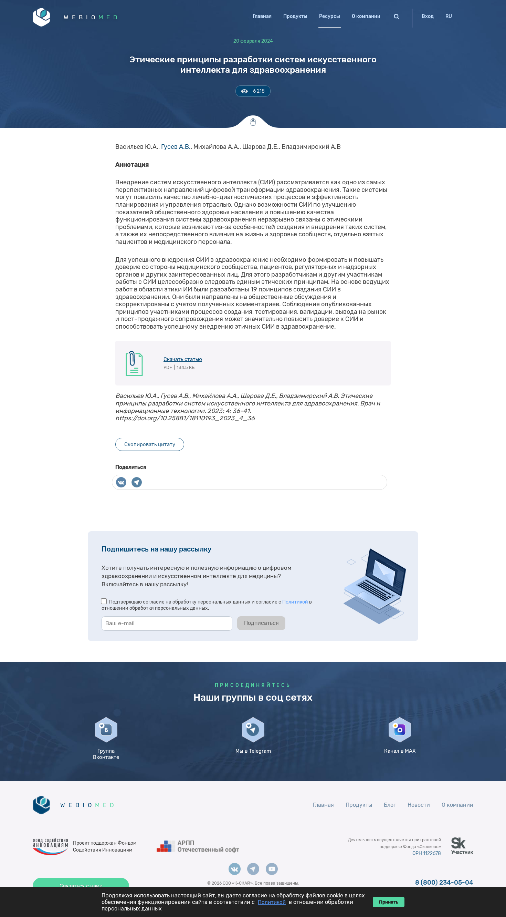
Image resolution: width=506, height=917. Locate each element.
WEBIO (92, 17)
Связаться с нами (81, 886)
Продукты (295, 16)
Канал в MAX (399, 751)
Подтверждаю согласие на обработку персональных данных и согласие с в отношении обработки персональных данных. (207, 605)
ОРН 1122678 (426, 853)
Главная (262, 16)
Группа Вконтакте (106, 754)
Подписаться (261, 623)
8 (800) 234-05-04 (444, 882)
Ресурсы (329, 16)
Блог (390, 805)
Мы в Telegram (253, 751)
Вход (428, 16)
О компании (366, 16)
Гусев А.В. (176, 147)
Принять (388, 902)
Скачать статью (183, 359)
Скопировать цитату (149, 444)
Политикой (295, 602)
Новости (419, 805)
